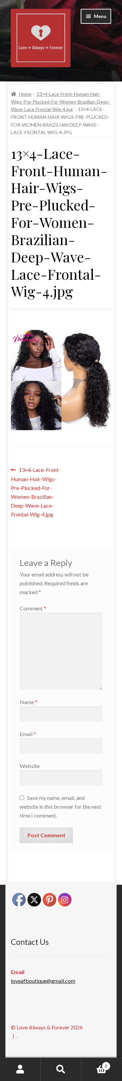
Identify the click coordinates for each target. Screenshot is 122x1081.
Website (30, 766)
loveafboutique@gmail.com (43, 980)
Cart (94, 1063)
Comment (33, 608)
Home (25, 94)
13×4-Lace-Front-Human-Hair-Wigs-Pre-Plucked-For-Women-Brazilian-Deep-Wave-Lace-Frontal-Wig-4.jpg (60, 101)
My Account (20, 1069)
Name (28, 702)
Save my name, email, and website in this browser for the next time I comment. (60, 806)
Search (61, 1069)
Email (28, 734)
